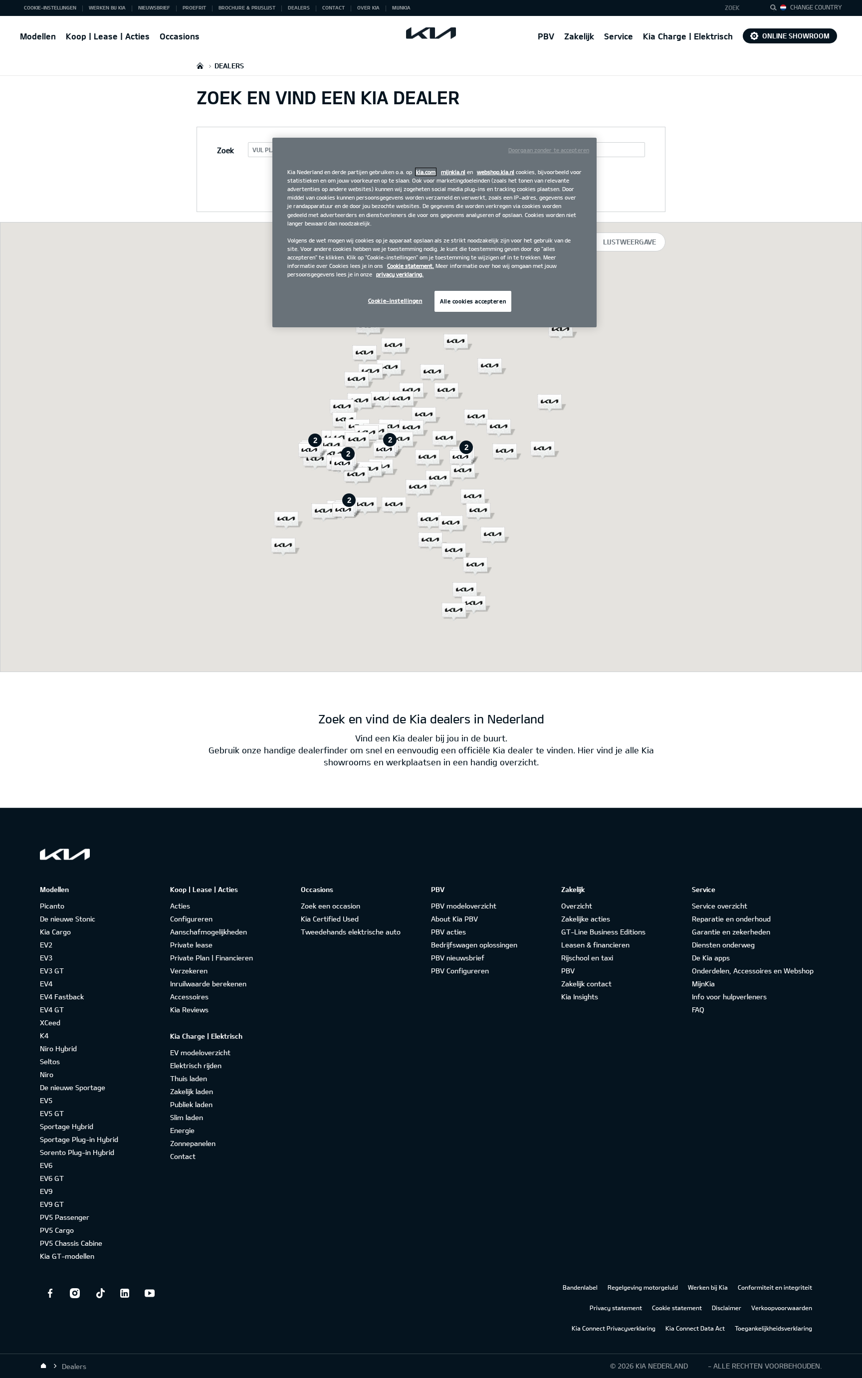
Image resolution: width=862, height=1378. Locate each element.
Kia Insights (579, 996)
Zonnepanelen (193, 1143)
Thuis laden (188, 1078)
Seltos (50, 1061)
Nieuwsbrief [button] (154, 7)
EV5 (46, 1100)
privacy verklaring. (400, 274)
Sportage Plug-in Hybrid (79, 1139)
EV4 (46, 983)
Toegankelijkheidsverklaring (773, 1328)
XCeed (50, 1022)
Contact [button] (333, 7)
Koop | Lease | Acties (108, 36)
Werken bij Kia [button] (107, 7)
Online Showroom (796, 35)
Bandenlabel (580, 1287)
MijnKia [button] (401, 7)
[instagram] (75, 1293)
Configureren (191, 919)
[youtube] (150, 1293)
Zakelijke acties (585, 919)
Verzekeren (189, 970)
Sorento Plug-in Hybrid (77, 1152)
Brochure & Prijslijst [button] (246, 7)
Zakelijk (579, 36)
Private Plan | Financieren (211, 957)
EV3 (46, 957)
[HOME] (200, 65)
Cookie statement (677, 1307)
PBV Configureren (460, 970)
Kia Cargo (55, 931)
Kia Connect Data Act (695, 1328)
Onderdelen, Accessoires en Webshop (753, 970)
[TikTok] (100, 1293)
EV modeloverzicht (200, 1052)
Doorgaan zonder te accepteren (548, 150)
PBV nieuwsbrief (457, 957)
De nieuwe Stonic (67, 919)
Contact (183, 1156)
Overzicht (576, 906)
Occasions (180, 36)
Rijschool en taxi (587, 957)
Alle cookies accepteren (473, 301)
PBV (546, 36)
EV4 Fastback (62, 996)
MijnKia (703, 983)
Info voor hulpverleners (729, 996)
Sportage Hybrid (66, 1126)
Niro (46, 1074)
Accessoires (189, 996)
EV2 (46, 944)
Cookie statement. (410, 265)
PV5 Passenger (64, 1217)
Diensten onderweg (723, 944)
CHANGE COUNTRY (816, 6)
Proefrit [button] (194, 7)
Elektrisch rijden (195, 1065)
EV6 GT (52, 1178)
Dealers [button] (299, 7)
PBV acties (448, 931)
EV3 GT (52, 970)
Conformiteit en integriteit (775, 1287)
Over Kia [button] (368, 7)
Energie (182, 1130)
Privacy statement (616, 1307)
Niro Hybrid (58, 1048)
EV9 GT (52, 1204)
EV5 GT (52, 1113)
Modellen (38, 36)
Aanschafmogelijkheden (208, 931)
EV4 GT (52, 1009)
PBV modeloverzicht (463, 906)
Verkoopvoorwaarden (781, 1307)
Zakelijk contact (586, 983)
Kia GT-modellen (67, 1256)
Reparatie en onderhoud (731, 919)
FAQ (698, 1009)
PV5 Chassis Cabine (71, 1243)
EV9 (46, 1191)
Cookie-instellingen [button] (50, 7)
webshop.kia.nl (495, 172)
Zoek (732, 7)
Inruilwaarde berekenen (208, 983)
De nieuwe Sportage (72, 1087)
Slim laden (186, 1117)
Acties (180, 906)
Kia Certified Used (330, 919)
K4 (44, 1035)
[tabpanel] (431, 447)
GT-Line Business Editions (603, 931)
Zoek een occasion (330, 906)
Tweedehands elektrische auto (351, 931)
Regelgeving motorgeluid (643, 1287)
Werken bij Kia (708, 1287)
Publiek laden (191, 1104)
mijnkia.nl (453, 172)
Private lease (191, 944)
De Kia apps (711, 957)
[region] (434, 232)
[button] (739, 8)
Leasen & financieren (595, 944)
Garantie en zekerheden (731, 931)
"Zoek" (776, 9)
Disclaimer (726, 1307)
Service (618, 36)
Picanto (52, 906)
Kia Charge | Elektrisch (688, 36)
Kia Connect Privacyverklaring (613, 1328)
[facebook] (50, 1293)
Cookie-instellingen (395, 300)
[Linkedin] (125, 1293)
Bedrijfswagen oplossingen (474, 944)
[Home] (43, 1366)
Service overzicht (719, 906)
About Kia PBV (454, 919)
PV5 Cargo (57, 1230)
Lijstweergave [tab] (629, 241)
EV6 (46, 1165)
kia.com (425, 172)
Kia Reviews (189, 1009)
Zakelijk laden (191, 1091)
